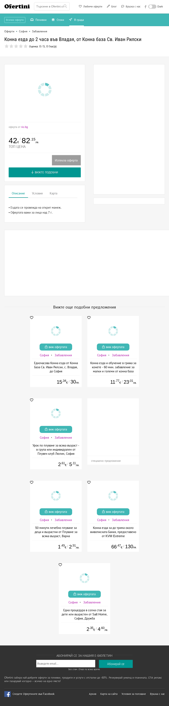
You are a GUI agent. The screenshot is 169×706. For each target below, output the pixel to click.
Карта (53, 193)
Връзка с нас (133, 6)
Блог (113, 6)
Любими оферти (92, 6)
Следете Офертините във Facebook (34, 693)
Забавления (63, 355)
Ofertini (17, 6)
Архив (92, 693)
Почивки (41, 19)
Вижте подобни (46, 172)
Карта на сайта (108, 693)
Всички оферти (15, 19)
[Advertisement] (129, 129)
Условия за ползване (134, 693)
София (44, 355)
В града (78, 19)
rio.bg (24, 127)
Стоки (60, 19)
